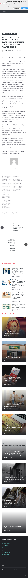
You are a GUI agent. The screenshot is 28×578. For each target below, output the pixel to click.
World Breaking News (9, 33)
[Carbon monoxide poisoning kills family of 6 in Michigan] (18, 183)
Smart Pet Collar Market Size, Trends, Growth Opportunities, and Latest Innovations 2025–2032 (19, 296)
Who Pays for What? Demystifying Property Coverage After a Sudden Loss (14, 502)
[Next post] (26, 245)
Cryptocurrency (7, 550)
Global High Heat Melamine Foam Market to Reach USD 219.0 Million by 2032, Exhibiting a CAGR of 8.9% (18, 283)
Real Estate (6, 554)
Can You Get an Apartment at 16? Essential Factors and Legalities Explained (13, 404)
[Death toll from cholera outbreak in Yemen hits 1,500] (7, 202)
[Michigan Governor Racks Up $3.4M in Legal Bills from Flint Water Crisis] (7, 184)
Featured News (7, 543)
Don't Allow (16, 8)
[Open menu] (3, 566)
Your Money (6, 547)
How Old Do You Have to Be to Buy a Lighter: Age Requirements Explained (13, 331)
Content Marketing (8, 557)
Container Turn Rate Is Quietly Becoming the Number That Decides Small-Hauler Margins (13, 453)
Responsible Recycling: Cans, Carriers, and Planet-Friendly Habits (18, 306)
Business (6, 545)
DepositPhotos (16, 213)
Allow (24, 8)
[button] (26, 11)
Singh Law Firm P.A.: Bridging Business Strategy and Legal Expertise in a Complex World (18, 271)
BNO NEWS (8, 50)
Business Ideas (7, 552)
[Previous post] (2, 228)
